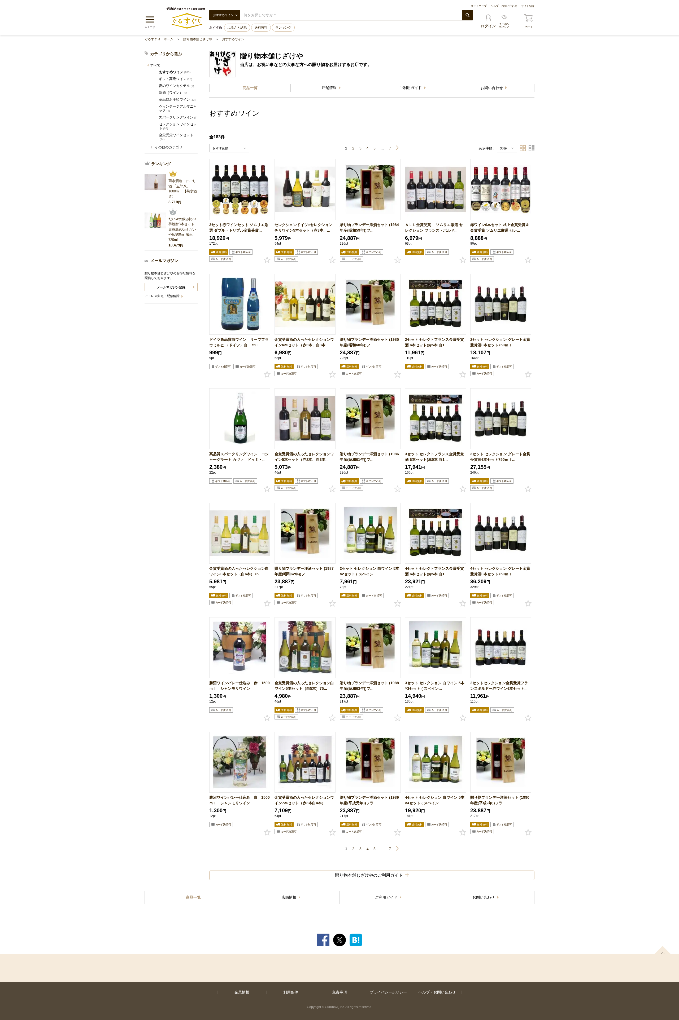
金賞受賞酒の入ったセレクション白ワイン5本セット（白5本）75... (304, 686)
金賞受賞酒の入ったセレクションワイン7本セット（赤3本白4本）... (304, 800)
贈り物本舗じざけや (197, 39)
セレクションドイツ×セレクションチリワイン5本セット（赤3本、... (303, 227)
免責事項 (339, 992)
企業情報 (241, 992)
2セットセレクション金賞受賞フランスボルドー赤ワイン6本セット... (499, 686)
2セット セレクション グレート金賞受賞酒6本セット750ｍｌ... (500, 342)
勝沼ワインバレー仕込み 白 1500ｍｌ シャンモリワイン (239, 800)
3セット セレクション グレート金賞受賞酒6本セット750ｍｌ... (500, 457)
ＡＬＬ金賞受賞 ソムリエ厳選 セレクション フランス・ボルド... (434, 227)
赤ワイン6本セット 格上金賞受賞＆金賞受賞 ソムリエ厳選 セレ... (499, 227)
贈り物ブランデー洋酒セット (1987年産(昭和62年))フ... (304, 571)
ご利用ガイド (411, 88)
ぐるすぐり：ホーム (159, 39)
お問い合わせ (492, 88)
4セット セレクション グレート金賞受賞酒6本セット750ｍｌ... (500, 571)
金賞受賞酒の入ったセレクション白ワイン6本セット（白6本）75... (239, 571)
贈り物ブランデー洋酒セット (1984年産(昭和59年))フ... (369, 227)
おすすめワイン (233, 39)
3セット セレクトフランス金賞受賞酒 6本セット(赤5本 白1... (434, 457)
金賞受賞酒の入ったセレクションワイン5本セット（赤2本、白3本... (304, 457)
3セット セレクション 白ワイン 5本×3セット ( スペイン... (434, 686)
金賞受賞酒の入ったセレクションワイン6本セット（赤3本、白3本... (304, 342)
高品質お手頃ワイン (177, 99)
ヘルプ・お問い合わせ (504, 6)
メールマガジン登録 (171, 287)
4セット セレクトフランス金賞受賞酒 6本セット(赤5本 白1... (434, 571)
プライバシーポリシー (388, 992)
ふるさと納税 (237, 27)
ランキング (283, 27)
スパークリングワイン (178, 117)
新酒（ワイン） (173, 93)
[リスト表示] (531, 148)
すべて (155, 65)
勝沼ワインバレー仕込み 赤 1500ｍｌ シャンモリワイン (239, 686)
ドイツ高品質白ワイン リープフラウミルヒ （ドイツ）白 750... (239, 342)
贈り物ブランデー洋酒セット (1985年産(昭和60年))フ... (369, 342)
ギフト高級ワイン (175, 79)
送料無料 (261, 27)
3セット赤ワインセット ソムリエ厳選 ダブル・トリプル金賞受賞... (238, 227)
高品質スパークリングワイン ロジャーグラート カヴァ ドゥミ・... (239, 457)
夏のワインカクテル (176, 86)
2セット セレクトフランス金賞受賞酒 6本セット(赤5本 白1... (434, 342)
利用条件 (290, 992)
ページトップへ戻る (662, 950)
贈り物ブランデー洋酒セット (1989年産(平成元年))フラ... (369, 800)
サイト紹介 (527, 6)
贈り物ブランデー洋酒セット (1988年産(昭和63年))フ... (369, 686)
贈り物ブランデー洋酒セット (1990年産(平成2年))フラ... (499, 800)
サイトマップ (479, 6)
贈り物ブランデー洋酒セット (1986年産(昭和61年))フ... (369, 457)
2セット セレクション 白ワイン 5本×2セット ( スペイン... (369, 571)
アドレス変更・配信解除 (162, 296)
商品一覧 (250, 88)
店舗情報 (330, 88)
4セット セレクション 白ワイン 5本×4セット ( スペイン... (434, 800)
